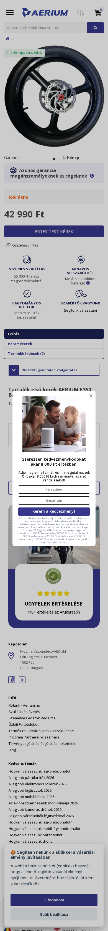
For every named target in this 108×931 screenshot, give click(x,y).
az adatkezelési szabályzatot (72, 518)
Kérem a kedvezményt (54, 511)
